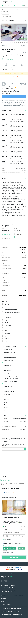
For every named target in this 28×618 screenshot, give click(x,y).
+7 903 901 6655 (8, 585)
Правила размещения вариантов (11, 608)
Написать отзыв (5, 480)
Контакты (4, 598)
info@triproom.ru (8, 591)
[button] (24, 1)
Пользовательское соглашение (10, 611)
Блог (2, 601)
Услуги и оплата (18, 596)
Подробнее (21, 548)
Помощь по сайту (6, 604)
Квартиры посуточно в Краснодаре (10, 9)
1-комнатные (5, 14)
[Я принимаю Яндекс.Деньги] (9, 567)
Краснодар (4, 55)
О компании (4, 596)
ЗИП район (5, 11)
